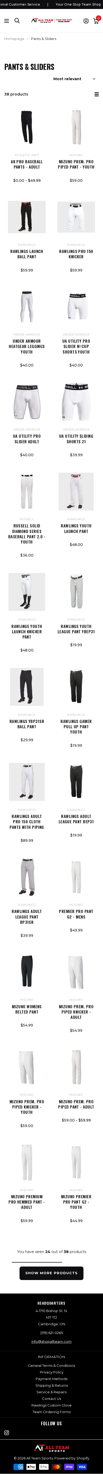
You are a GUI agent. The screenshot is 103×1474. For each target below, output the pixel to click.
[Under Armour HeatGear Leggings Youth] (26, 306)
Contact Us (51, 1398)
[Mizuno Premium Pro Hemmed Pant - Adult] (26, 1162)
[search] (17, 21)
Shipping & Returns (51, 1385)
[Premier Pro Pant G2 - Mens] (76, 877)
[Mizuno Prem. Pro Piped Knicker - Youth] (26, 1067)
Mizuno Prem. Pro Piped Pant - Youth (76, 164)
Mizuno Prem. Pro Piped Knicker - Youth (27, 1107)
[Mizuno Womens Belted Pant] (26, 972)
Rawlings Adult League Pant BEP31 (76, 818)
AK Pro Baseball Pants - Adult (27, 164)
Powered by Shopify (71, 1458)
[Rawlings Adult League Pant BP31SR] (26, 877)
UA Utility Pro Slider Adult (27, 438)
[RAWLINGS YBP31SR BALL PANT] (26, 686)
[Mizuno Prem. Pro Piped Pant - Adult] (76, 1067)
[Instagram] (6, 1432)
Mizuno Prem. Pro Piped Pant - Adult (76, 1104)
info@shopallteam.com (51, 1341)
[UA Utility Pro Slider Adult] (26, 401)
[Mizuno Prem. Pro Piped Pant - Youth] (76, 127)
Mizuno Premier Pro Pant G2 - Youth (76, 1202)
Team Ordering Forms (52, 1412)
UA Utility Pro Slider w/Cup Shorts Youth (76, 346)
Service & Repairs (51, 1392)
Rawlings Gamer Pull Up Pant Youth (76, 726)
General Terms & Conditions (51, 1365)
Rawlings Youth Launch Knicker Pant (26, 631)
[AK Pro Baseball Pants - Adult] (26, 127)
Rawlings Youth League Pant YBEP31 (76, 628)
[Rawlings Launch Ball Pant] (26, 217)
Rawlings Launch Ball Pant (26, 253)
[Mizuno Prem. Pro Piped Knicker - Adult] (76, 972)
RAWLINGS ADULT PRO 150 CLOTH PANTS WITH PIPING (27, 821)
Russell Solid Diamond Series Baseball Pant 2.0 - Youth (27, 533)
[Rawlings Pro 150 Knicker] (76, 217)
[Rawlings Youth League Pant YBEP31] (76, 591)
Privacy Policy (51, 1372)
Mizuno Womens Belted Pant (27, 1009)
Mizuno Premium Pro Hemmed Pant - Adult (26, 1202)
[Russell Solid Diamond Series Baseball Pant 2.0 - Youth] (26, 491)
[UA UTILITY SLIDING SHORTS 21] (76, 401)
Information (51, 1357)
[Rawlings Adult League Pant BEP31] (76, 782)
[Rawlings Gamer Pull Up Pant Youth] (76, 686)
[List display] (97, 94)
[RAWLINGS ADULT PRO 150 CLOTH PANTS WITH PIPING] (26, 782)
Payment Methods (51, 1379)
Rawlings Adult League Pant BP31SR (27, 916)
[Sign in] (86, 21)
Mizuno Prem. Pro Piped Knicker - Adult (76, 1012)
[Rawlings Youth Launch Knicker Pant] (26, 591)
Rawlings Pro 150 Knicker (76, 253)
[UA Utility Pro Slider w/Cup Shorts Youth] (76, 306)
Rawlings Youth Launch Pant (76, 528)
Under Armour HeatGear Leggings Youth (27, 346)
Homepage (14, 39)
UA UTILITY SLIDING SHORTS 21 (76, 438)
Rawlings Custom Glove (51, 1405)
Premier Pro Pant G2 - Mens (76, 913)
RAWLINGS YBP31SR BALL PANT (27, 723)
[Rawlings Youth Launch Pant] (76, 491)
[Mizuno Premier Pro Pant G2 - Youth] (76, 1162)
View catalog (7, 21)
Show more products (51, 1273)
